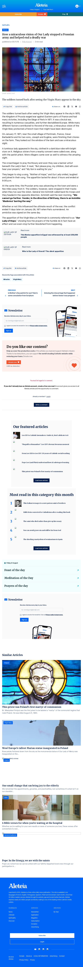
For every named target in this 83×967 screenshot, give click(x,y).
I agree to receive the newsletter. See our (26, 326)
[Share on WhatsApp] (80, 106)
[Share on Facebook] (64, 106)
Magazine (34, 918)
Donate (40, 14)
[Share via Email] (76, 106)
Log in (48, 396)
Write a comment (42, 405)
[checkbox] (5, 326)
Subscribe (18, 14)
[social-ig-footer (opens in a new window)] (48, 949)
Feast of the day (14, 570)
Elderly (6, 760)
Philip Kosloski (27, 42)
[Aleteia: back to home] (41, 5)
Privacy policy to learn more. (38, 326)
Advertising (35, 927)
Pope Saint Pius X (48, 9)
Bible (6, 798)
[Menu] (15, 6)
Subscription (35, 921)
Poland (6, 663)
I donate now (12, 362)
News (11, 912)
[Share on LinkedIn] (68, 106)
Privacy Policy (23, 960)
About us (29, 956)
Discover (12, 921)
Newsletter (35, 912)
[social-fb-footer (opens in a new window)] (39, 949)
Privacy (32, 960)
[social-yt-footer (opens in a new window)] (35, 949)
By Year (56, 912)
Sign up (8, 331)
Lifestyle (11, 915)
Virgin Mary (17, 279)
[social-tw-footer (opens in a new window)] (44, 949)
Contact (62, 956)
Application (35, 915)
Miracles (6, 279)
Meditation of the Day (18, 578)
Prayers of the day (16, 586)
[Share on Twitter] (72, 106)
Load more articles (41, 480)
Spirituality (6, 25)
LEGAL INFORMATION (41, 956)
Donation (34, 924)
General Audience (10, 835)
